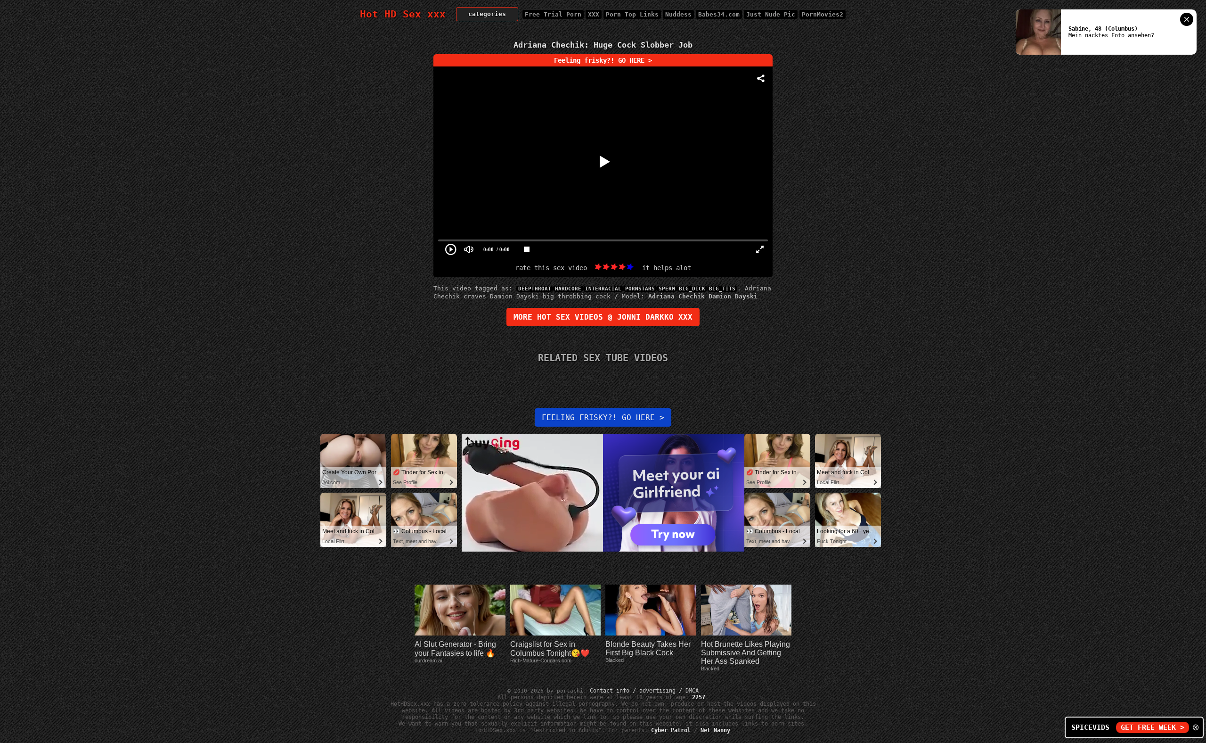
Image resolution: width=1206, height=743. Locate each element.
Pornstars (640, 289)
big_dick (692, 289)
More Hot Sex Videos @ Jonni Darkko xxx (603, 317)
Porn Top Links (632, 14)
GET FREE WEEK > (1152, 727)
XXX (593, 14)
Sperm (667, 289)
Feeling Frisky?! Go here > (603, 417)
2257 (698, 697)
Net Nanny (715, 730)
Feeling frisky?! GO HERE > (603, 60)
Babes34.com (719, 14)
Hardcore (568, 289)
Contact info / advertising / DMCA (644, 690)
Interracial (603, 289)
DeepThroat (534, 289)
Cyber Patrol (671, 730)
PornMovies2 (822, 14)
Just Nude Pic (770, 14)
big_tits (722, 289)
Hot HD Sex (403, 14)
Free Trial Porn (553, 14)
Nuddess (678, 14)
